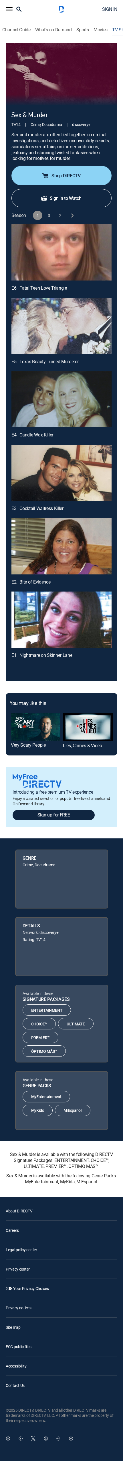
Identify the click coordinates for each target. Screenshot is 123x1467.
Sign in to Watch (66, 198)
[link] (35, 727)
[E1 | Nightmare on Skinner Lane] (61, 620)
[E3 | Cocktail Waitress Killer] (61, 473)
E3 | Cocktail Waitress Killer (37, 508)
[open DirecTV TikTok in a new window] (71, 1438)
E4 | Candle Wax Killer (32, 435)
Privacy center (18, 1269)
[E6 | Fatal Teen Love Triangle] (61, 252)
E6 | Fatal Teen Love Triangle (39, 288)
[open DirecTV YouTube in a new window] (58, 1438)
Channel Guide (16, 30)
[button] (9, 9)
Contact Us (15, 1385)
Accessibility (16, 1366)
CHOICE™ (39, 1024)
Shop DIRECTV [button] (65, 175)
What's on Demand (53, 30)
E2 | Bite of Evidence (30, 582)
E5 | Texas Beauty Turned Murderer (44, 361)
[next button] (72, 215)
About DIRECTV (19, 1211)
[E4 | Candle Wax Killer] (61, 399)
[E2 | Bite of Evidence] (61, 546)
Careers (12, 1230)
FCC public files (18, 1346)
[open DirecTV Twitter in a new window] (33, 1438)
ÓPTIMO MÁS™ (44, 1051)
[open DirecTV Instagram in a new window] (45, 1438)
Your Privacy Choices (31, 1288)
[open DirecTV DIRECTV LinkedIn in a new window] (8, 1438)
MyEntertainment (46, 1096)
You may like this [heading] (28, 703)
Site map (13, 1327)
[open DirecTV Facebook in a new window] (20, 1438)
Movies (101, 30)
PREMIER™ (40, 1037)
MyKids (37, 1110)
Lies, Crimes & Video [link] (82, 745)
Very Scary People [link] (28, 745)
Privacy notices (18, 1307)
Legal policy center (21, 1249)
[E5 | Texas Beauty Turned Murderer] (61, 326)
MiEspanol (73, 1110)
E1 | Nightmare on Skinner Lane (41, 655)
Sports (82, 30)
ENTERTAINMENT (47, 1010)
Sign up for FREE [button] (53, 815)
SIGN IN (109, 9)
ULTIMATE (76, 1024)
